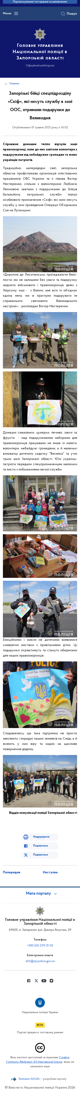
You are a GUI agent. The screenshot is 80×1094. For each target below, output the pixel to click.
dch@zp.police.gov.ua (40, 961)
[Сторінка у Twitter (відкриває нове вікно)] (36, 980)
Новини (14, 83)
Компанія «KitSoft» (29, 1079)
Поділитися (40, 845)
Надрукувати (41, 836)
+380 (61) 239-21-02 (40, 945)
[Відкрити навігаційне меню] (16, 13)
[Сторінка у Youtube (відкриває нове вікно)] (44, 980)
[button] (40, 893)
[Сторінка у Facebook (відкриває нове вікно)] (28, 980)
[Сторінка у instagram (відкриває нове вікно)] (51, 980)
